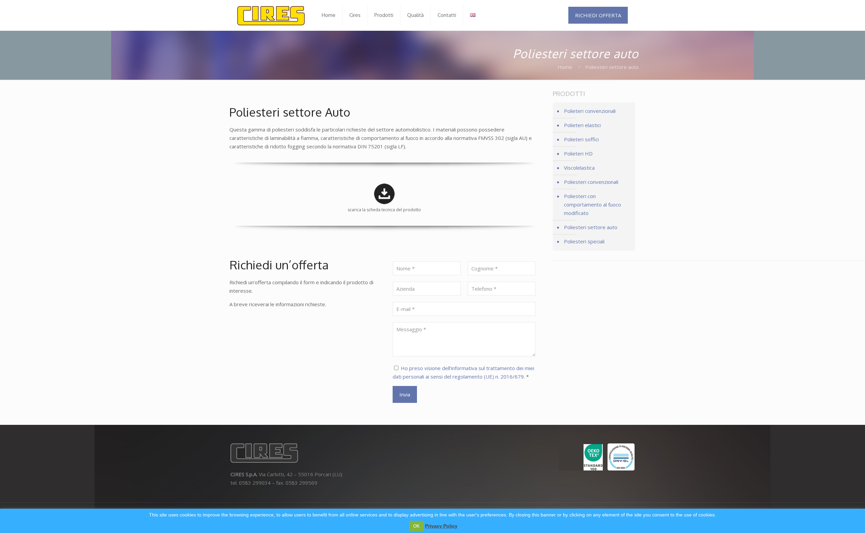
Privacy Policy (441, 526)
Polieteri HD (578, 153)
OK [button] (416, 526)
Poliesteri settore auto (590, 227)
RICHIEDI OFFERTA (598, 15)
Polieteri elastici (582, 125)
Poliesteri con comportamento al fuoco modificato (592, 204)
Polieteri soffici (581, 139)
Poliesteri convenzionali (591, 181)
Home (565, 67)
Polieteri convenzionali (590, 110)
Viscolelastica (579, 167)
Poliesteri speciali (584, 241)
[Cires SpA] (271, 15)
